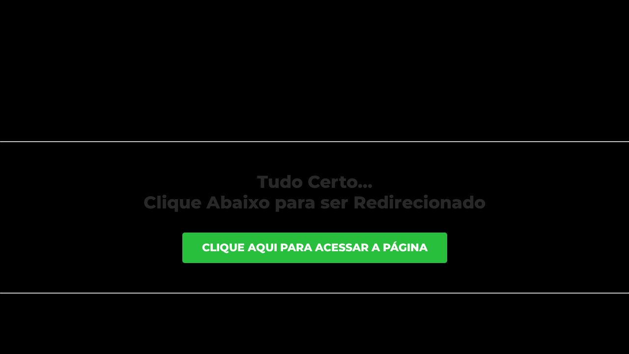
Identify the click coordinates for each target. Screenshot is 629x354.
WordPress (200, 309)
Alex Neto (95, 61)
